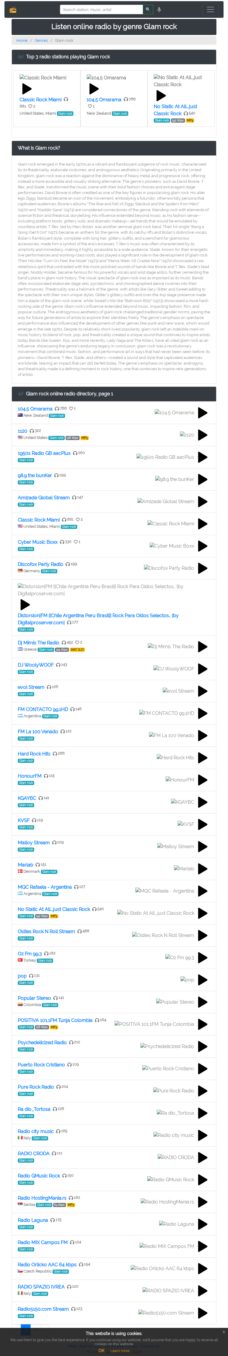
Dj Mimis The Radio (38, 643)
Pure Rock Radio (36, 1087)
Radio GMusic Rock (39, 1176)
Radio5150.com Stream (43, 1309)
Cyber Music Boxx (38, 542)
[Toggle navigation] (210, 9)
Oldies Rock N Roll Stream (46, 931)
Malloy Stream (34, 842)
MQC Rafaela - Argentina (45, 887)
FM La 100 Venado (38, 731)
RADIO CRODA (34, 1153)
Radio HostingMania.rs (42, 1198)
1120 (22, 431)
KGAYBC (27, 798)
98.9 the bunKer (35, 475)
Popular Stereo (34, 998)
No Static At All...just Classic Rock (54, 909)
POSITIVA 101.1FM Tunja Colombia (55, 1020)
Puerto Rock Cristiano (41, 1065)
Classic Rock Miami (40, 99)
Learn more (119, 1351)
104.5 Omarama (104, 99)
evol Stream (31, 687)
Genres (41, 40)
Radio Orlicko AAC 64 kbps (47, 1264)
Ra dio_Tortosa (34, 1109)
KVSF (24, 820)
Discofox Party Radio (40, 564)
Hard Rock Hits (34, 754)
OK (101, 1350)
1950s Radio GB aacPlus (44, 453)
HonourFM (30, 776)
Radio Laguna (33, 1220)
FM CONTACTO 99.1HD (43, 709)
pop (22, 976)
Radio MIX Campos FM (43, 1242)
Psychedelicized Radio (42, 1042)
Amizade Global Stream (44, 497)
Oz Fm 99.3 (30, 954)
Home (22, 40)
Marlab (25, 865)
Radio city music (36, 1131)
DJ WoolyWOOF (36, 665)
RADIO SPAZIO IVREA (41, 1287)
